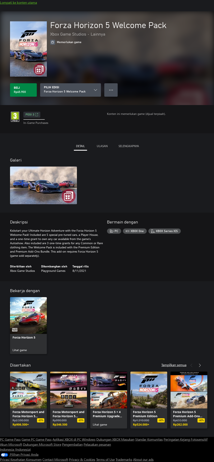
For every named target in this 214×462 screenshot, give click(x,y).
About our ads (143, 459)
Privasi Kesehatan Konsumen (21, 459)
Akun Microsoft (11, 444)
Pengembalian (72, 444)
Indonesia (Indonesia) (15, 449)
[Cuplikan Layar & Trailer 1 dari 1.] (43, 185)
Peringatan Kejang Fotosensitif (186, 439)
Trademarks (124, 459)
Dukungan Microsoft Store (42, 444)
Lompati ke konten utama (18, 2)
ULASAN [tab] (102, 146)
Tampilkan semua (173, 365)
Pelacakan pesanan (97, 444)
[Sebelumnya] (191, 365)
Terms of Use (105, 459)
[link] (28, 325)
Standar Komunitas (149, 439)
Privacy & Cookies (82, 459)
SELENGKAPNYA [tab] (128, 146)
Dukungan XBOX (108, 439)
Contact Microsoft (55, 459)
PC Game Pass (10, 439)
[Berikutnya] (200, 365)
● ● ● (111, 90)
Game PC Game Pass (37, 439)
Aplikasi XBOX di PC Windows (74, 439)
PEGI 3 (29, 114)
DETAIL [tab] (80, 146)
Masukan (127, 439)
